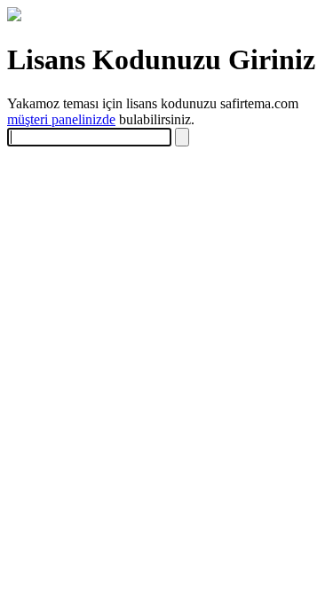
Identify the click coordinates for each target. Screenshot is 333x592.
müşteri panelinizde (61, 119)
